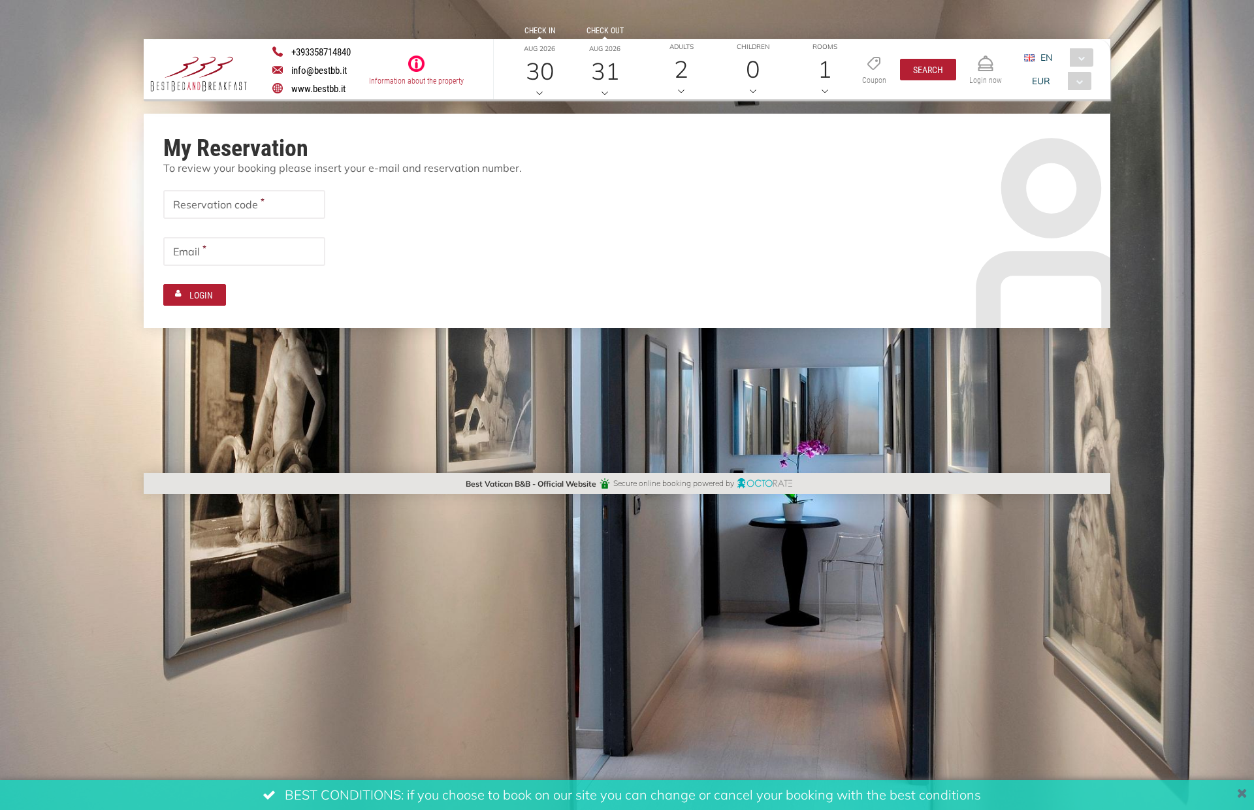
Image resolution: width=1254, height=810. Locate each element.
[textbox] (244, 204)
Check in (539, 30)
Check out (605, 30)
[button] (928, 69)
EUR (1041, 80)
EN (1046, 57)
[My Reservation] (985, 58)
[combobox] (1064, 57)
